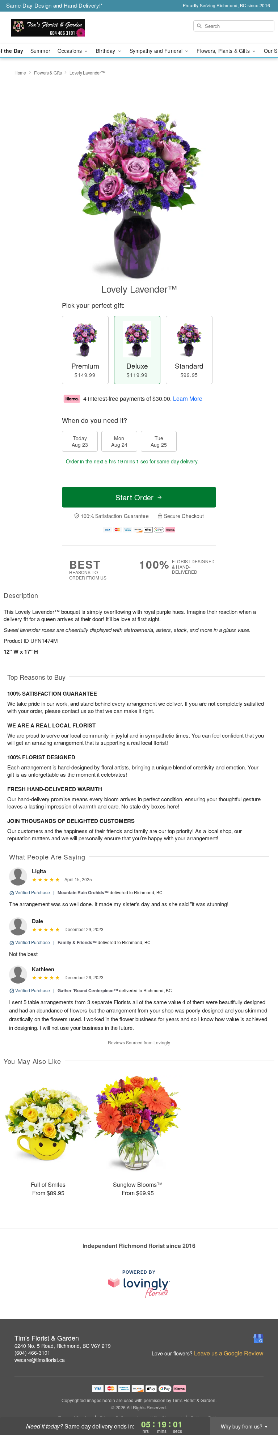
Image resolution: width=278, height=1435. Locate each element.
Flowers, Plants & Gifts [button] (224, 50)
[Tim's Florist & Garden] (48, 28)
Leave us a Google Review (229, 1353)
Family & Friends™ (77, 942)
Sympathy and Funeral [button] (157, 50)
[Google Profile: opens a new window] (258, 1338)
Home (20, 72)
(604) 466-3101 (32, 1352)
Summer (40, 50)
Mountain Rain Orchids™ (83, 892)
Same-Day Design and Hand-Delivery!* (54, 5)
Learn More (187, 398)
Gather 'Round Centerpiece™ (88, 990)
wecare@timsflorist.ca (39, 1359)
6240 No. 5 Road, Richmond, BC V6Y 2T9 (62, 1345)
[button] (259, 1404)
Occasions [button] (70, 50)
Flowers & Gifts (48, 72)
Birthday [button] (106, 50)
